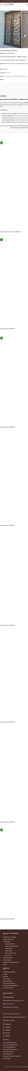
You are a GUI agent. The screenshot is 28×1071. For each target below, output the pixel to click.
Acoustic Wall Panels (8, 939)
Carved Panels (6, 941)
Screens (8, 72)
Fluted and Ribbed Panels (11, 946)
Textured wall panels (10, 953)
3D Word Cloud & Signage (9, 937)
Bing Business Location (9, 1020)
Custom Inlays (6, 978)
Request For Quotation (7, 53)
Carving (5, 974)
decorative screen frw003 (20, 76)
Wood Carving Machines (9, 983)
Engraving (5, 976)
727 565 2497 (10, 1004)
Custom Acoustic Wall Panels (10, 1044)
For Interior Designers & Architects (12, 1056)
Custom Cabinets (7, 960)
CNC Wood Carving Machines (10, 985)
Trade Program (7, 1058)
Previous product (23, 13)
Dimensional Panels (10, 943)
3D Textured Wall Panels (9, 1047)
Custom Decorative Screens (10, 1049)
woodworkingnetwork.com (19, 1017)
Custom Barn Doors (8, 957)
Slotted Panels (8, 950)
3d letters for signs (8, 987)
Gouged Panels (9, 948)
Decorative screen (8, 76)
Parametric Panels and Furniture (11, 962)
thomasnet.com (16, 1013)
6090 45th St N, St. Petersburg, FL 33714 (13, 1000)
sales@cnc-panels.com (10, 1007)
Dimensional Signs (7, 981)
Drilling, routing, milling (9, 972)
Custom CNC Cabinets (8, 1051)
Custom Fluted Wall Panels (9, 1042)
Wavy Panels (8, 955)
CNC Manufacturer (7, 1053)
